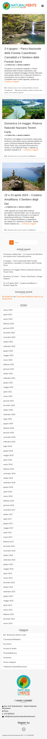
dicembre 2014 (9, 619)
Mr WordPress (7, 297)
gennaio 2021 (8, 401)
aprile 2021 (7, 392)
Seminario (7, 658)
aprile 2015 (7, 605)
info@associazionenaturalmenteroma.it (19, 716)
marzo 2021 (7, 396)
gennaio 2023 (8, 328)
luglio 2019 (7, 446)
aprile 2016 (7, 573)
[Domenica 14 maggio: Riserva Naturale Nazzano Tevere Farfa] (23, 109)
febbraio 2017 (8, 542)
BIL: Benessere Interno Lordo (13, 87)
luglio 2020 (7, 419)
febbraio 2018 (8, 501)
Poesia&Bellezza (8, 90)
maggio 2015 (8, 601)
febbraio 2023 (8, 324)
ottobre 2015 (8, 587)
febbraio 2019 (8, 469)
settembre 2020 (9, 414)
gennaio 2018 (8, 505)
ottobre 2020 (8, 410)
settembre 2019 (9, 442)
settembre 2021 (9, 378)
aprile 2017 (7, 533)
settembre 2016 (9, 560)
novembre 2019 (9, 437)
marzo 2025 (7, 310)
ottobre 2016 (8, 555)
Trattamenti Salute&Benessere (15, 667)
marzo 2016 (7, 578)
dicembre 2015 (9, 582)
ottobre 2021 (8, 374)
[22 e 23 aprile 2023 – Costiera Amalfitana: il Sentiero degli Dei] (23, 177)
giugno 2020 (8, 423)
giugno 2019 (8, 451)
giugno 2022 (8, 351)
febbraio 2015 (8, 614)
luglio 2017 (7, 519)
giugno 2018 (8, 487)
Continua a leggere (11, 82)
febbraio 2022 (8, 364)
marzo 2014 (7, 623)
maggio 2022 (8, 355)
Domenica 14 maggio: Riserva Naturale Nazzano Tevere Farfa (22, 271)
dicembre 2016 (9, 546)
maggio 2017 (8, 528)
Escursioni (35, 87)
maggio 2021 (8, 387)
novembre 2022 (9, 337)
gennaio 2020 (8, 433)
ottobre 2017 (8, 514)
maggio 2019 (8, 455)
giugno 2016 (8, 564)
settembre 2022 (9, 346)
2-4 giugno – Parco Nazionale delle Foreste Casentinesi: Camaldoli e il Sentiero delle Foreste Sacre (22, 263)
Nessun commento (24, 65)
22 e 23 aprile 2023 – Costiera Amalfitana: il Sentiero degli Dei (20, 284)
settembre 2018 (9, 483)
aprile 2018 (7, 492)
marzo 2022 (7, 360)
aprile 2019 (7, 460)
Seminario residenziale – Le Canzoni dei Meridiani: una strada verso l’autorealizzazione (23, 255)
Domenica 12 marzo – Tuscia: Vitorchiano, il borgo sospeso (22, 278)
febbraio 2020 (8, 428)
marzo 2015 (7, 610)
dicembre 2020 (9, 405)
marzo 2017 (7, 537)
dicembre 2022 (9, 333)
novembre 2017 (9, 510)
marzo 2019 (7, 464)
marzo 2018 (7, 496)
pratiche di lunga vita (18, 92)
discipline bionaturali (33, 90)
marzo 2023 (7, 319)
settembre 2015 (9, 592)
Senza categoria (9, 662)
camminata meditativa (22, 90)
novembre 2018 (9, 473)
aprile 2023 (7, 314)
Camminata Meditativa (27, 87)
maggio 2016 (8, 569)
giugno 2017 (8, 523)
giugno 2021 (8, 383)
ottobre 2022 (8, 342)
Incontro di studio (10, 648)
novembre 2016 (9, 551)
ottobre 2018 (8, 478)
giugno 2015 (8, 596)
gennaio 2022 (8, 369)
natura (10, 92)
